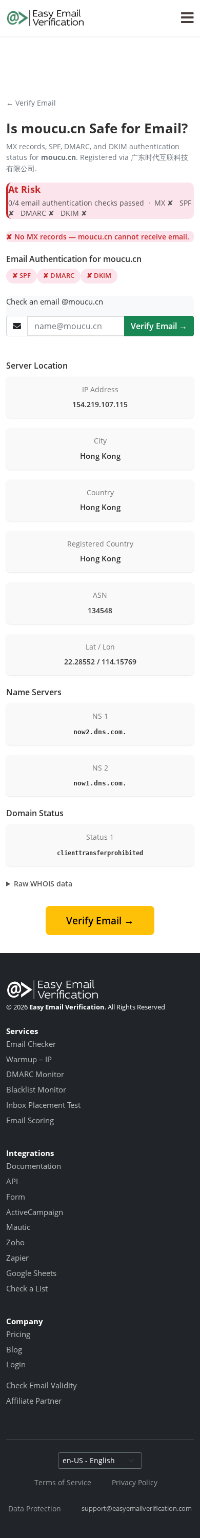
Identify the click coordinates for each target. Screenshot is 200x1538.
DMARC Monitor (35, 1074)
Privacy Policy (134, 1482)
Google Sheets (31, 1273)
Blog (14, 1349)
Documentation (33, 1166)
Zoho (15, 1242)
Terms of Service (62, 1482)
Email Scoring (30, 1120)
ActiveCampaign (34, 1212)
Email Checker (31, 1044)
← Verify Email (31, 103)
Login (16, 1364)
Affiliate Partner (34, 1400)
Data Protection (34, 1508)
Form (15, 1196)
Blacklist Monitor (36, 1089)
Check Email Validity (41, 1385)
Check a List (27, 1288)
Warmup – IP (29, 1059)
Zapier (17, 1257)
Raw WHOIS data (43, 883)
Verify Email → (159, 326)
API (12, 1181)
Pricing (18, 1334)
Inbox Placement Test (43, 1105)
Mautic (18, 1227)
